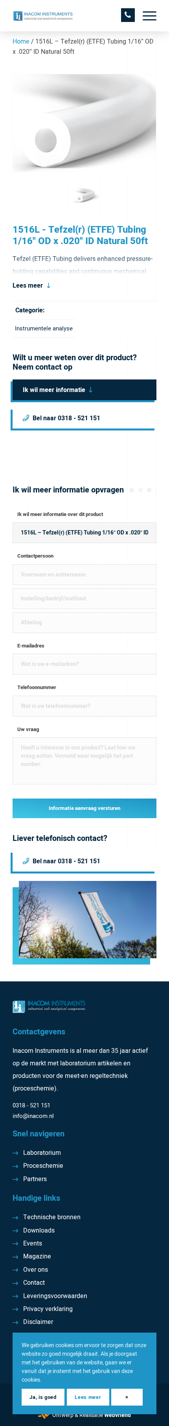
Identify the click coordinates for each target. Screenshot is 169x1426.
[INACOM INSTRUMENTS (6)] (70, 15)
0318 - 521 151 (31, 1105)
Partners (35, 1179)
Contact (34, 1282)
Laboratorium (42, 1153)
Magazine (37, 1256)
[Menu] (145, 15)
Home (21, 41)
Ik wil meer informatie (54, 390)
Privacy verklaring (48, 1309)
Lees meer (28, 285)
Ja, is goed (42, 1397)
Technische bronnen (52, 1217)
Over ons (35, 1270)
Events (32, 1243)
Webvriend (117, 1415)
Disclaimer (38, 1322)
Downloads (39, 1230)
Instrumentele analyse (44, 328)
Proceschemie (43, 1166)
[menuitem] (145, 15)
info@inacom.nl (33, 1116)
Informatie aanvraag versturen (84, 808)
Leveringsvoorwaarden (55, 1296)
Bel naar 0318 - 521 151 (66, 418)
